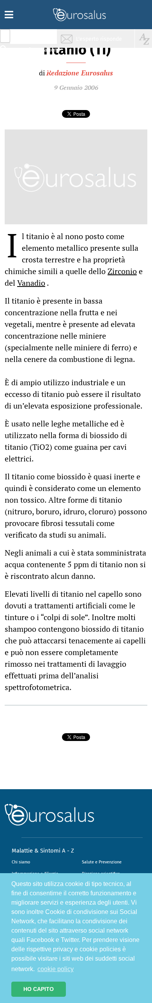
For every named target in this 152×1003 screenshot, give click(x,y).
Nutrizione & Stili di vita (39, 67)
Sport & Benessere (37, 82)
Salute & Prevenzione (39, 38)
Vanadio (31, 283)
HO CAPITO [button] (38, 989)
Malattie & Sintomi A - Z (43, 850)
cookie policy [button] (55, 969)
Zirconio (122, 271)
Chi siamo (21, 862)
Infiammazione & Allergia (41, 53)
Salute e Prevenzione (102, 862)
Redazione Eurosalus (79, 72)
